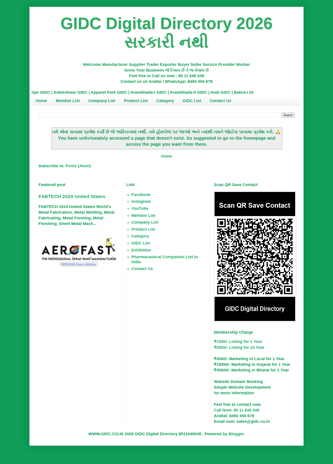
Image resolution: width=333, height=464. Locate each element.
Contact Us (220, 100)
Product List (136, 100)
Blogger (236, 434)
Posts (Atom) (78, 166)
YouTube (139, 208)
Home (41, 100)
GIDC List (192, 100)
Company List (101, 100)
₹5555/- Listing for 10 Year (239, 347)
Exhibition (141, 250)
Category (165, 100)
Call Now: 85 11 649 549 (236, 410)
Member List (68, 100)
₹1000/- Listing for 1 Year (238, 341)
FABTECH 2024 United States (72, 196)
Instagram (141, 201)
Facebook (140, 194)
